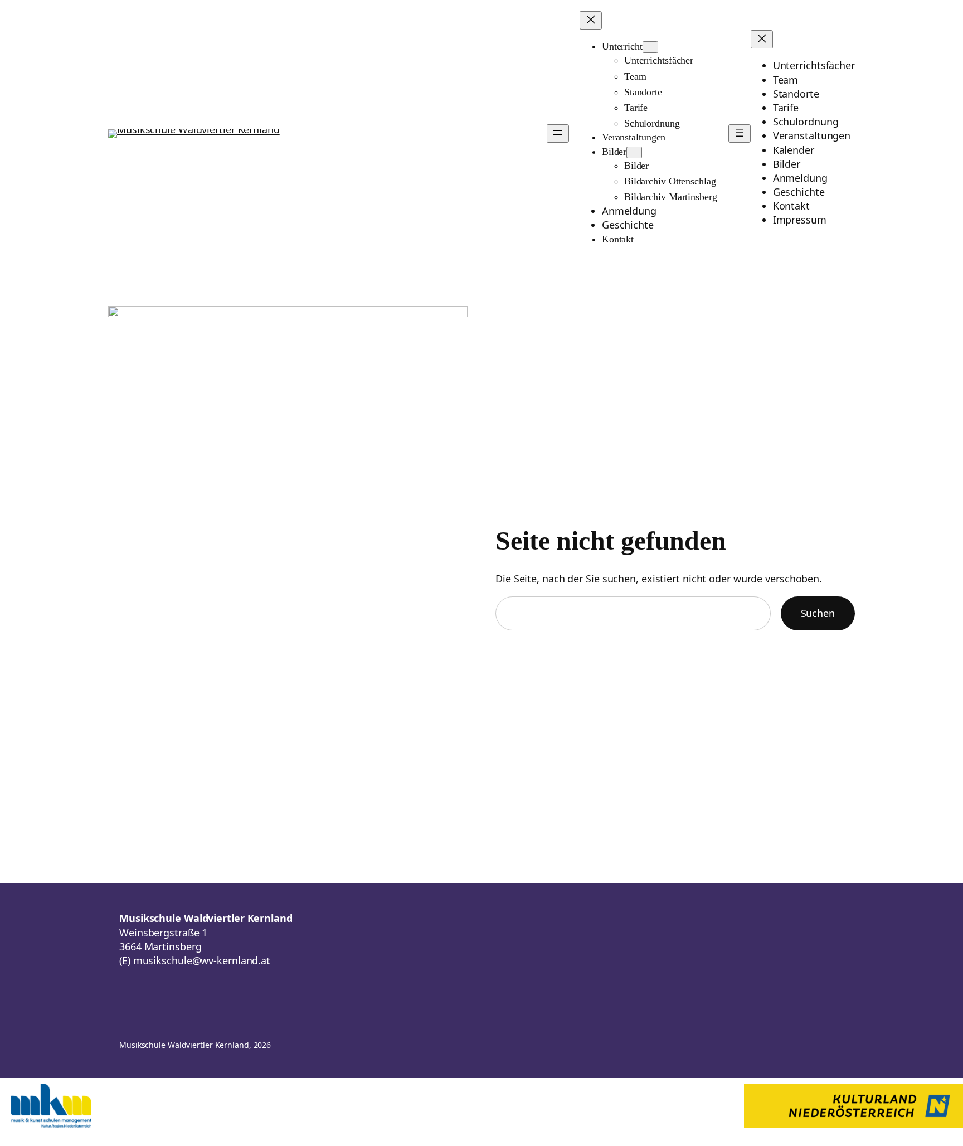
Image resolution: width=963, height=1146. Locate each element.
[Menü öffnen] (558, 133)
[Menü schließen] (591, 20)
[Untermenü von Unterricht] (650, 47)
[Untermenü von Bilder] (634, 152)
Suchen (818, 613)
